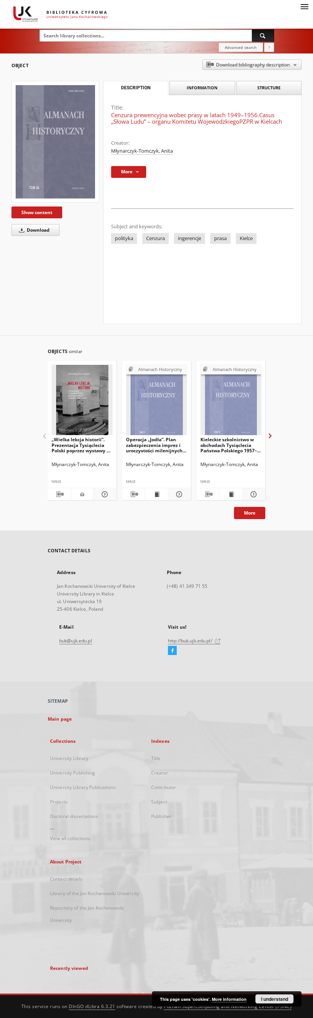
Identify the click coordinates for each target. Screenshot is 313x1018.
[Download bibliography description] (59, 494)
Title (156, 758)
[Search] (263, 35)
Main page (60, 719)
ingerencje (189, 238)
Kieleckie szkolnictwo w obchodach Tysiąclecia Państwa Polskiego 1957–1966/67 (228, 444)
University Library (69, 758)
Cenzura (155, 238)
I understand (274, 998)
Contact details (66, 879)
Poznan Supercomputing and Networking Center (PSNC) (228, 1006)
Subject (159, 802)
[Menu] (304, 6)
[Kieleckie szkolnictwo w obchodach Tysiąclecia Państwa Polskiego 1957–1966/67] (231, 402)
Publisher (161, 816)
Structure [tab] (269, 87)
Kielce (246, 238)
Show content (36, 212)
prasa (220, 238)
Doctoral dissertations (74, 816)
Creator (159, 773)
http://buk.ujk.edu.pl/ (190, 640)
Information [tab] (202, 87)
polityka (124, 238)
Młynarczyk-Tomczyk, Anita (142, 151)
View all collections (70, 838)
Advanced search (241, 47)
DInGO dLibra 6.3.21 (92, 1006)
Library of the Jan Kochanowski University (94, 893)
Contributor (163, 787)
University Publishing (72, 773)
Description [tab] (135, 87)
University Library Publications (83, 787)
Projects (59, 802)
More (249, 513)
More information (229, 999)
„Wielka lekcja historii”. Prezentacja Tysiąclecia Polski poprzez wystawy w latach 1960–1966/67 (81, 444)
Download (38, 230)
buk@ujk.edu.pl (75, 640)
